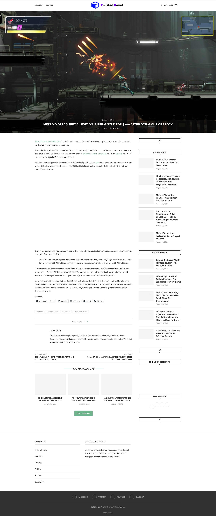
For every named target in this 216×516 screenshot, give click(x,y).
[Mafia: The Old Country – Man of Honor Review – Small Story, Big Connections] (146, 296)
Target (94, 153)
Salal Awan (102, 128)
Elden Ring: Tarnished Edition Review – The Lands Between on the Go (168, 279)
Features (38, 456)
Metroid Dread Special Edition (48, 141)
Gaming (38, 462)
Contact (49, 5)
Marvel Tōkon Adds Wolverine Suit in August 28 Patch (168, 236)
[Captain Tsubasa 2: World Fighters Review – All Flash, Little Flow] (146, 264)
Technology (40, 482)
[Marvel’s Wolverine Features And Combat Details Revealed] (117, 384)
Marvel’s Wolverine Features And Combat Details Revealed (166, 198)
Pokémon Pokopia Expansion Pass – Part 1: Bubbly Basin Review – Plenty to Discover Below (168, 315)
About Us (38, 5)
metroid (39, 312)
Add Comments (83, 413)
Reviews (38, 475)
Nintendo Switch (80, 312)
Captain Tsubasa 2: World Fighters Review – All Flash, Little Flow (168, 263)
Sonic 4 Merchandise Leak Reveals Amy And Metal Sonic (167, 163)
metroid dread (52, 312)
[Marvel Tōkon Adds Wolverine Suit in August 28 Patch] (146, 237)
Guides (38, 469)
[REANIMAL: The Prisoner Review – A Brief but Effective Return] (146, 334)
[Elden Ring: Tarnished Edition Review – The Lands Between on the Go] (146, 280)
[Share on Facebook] (91, 322)
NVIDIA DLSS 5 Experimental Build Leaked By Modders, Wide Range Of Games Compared (167, 217)
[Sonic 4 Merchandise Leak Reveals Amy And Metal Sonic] (50, 384)
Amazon (119, 153)
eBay (98, 162)
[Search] (180, 5)
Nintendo (66, 312)
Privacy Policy (167, 5)
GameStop (102, 153)
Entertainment (41, 450)
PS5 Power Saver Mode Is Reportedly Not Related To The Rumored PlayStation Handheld (168, 180)
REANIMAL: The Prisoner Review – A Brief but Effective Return (168, 333)
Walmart (86, 153)
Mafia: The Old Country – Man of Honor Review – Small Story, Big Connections (168, 296)
